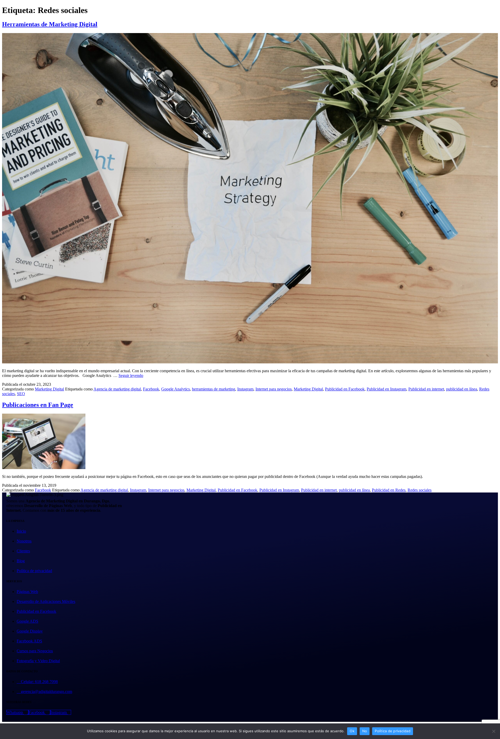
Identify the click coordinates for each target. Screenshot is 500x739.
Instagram (245, 389)
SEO (21, 393)
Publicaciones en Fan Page (37, 404)
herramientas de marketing (213, 389)
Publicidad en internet (426, 389)
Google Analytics (175, 389)
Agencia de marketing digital (117, 389)
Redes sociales (420, 490)
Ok (352, 731)
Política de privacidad (392, 731)
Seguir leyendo (130, 375)
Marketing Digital (49, 389)
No (364, 731)
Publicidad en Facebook (345, 389)
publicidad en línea (461, 389)
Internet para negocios (273, 389)
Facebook (151, 389)
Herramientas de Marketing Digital (49, 24)
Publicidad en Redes (388, 490)
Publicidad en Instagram (386, 389)
